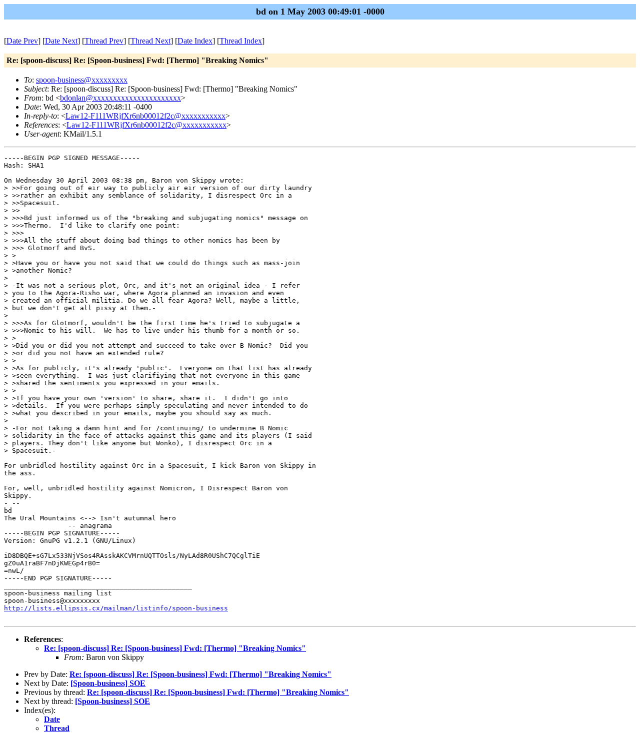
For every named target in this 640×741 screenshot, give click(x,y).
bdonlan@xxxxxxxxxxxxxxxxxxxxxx (120, 98)
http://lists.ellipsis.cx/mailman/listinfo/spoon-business (116, 608)
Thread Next (150, 41)
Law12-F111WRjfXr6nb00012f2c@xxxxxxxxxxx (146, 116)
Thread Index (241, 41)
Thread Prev (104, 41)
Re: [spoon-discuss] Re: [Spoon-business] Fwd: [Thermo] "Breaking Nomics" (175, 648)
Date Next (61, 41)
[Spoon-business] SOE (108, 683)
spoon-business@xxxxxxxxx (82, 80)
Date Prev (22, 41)
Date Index (195, 41)
